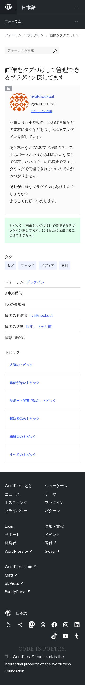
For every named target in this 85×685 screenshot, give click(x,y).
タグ (10, 265)
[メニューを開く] (77, 7)
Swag (52, 551)
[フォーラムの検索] (55, 50)
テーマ (50, 494)
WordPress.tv (19, 551)
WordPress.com (21, 566)
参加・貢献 (54, 526)
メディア (47, 265)
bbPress (14, 583)
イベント (52, 534)
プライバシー (16, 510)
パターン (52, 510)
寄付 (51, 542)
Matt (11, 575)
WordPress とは (18, 485)
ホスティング (16, 502)
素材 (64, 265)
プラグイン (35, 35)
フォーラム (13, 21)
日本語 (21, 613)
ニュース (12, 494)
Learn (9, 526)
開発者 (10, 542)
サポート (12, 534)
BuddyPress (17, 591)
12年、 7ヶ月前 (41, 111)
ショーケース (56, 485)
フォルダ (27, 265)
